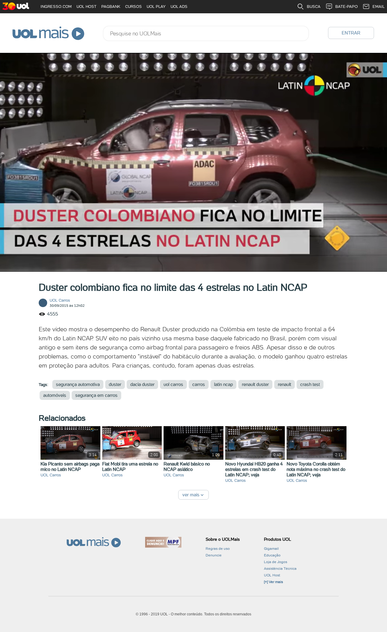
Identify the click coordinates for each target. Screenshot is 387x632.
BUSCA (313, 6)
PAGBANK (110, 6)
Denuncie (214, 555)
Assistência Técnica (280, 568)
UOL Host (272, 575)
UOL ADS (179, 6)
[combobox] (206, 33)
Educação (272, 555)
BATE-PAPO (346, 6)
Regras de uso (218, 548)
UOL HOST (86, 6)
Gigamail (271, 548)
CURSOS (133, 6)
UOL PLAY (156, 6)
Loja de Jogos (275, 562)
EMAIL (378, 6)
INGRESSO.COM (56, 6)
